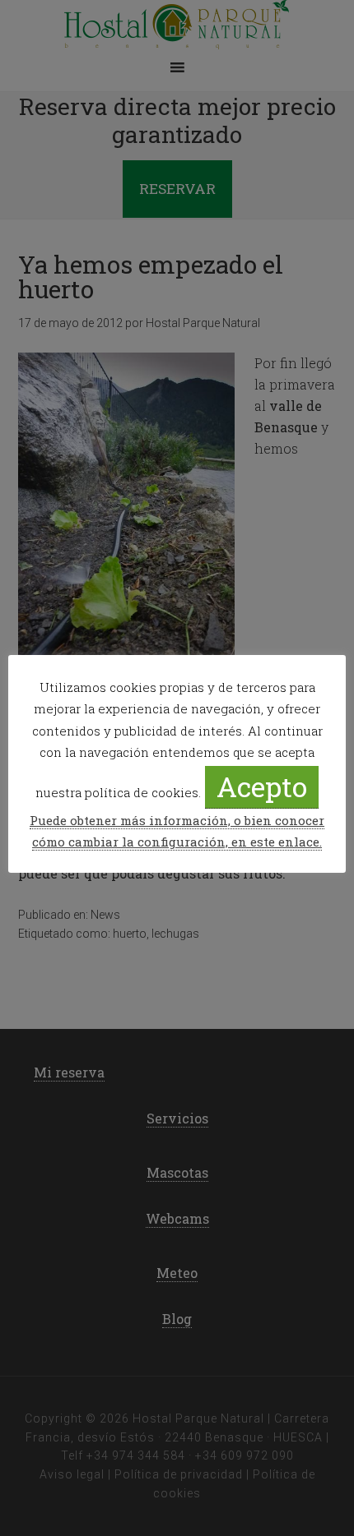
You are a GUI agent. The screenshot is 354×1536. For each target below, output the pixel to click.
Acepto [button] (262, 786)
